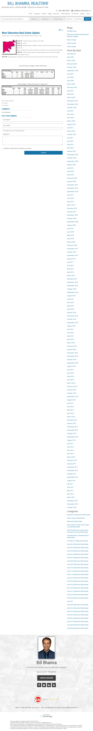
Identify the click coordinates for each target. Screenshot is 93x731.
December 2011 (72, 467)
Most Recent (71, 54)
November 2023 (72, 104)
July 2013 (70, 403)
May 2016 (70, 306)
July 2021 (70, 138)
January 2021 (71, 151)
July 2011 (70, 484)
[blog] (54, 685)
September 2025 (72, 71)
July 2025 (70, 74)
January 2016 (71, 313)
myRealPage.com (46, 716)
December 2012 (72, 427)
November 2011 (72, 470)
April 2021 (70, 148)
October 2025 (71, 67)
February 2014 (72, 386)
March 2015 (71, 343)
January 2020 (71, 181)
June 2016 (70, 302)
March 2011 (71, 497)
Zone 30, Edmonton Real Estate (77, 605)
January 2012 (71, 464)
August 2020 (71, 165)
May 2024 (70, 94)
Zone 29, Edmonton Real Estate (77, 598)
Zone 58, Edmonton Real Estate (77, 625)
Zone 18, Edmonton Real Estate (77, 585)
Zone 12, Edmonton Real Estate (77, 571)
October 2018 (71, 218)
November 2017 (72, 249)
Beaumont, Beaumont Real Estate (78, 515)
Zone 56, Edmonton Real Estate (77, 618)
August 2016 (71, 296)
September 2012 (72, 437)
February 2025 (72, 87)
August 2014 (71, 366)
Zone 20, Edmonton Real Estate (77, 588)
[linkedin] (49, 685)
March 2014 (71, 383)
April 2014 (70, 380)
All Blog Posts (71, 31)
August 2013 (71, 400)
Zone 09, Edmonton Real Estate (77, 564)
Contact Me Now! (46, 678)
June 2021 (70, 141)
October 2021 (71, 134)
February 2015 (72, 346)
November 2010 (72, 504)
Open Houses (71, 43)
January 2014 (71, 390)
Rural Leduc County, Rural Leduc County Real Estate (78, 526)
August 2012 (71, 440)
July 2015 (70, 329)
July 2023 (70, 111)
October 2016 (71, 289)
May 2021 (70, 144)
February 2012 (72, 460)
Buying (44, 13)
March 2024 (71, 97)
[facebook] (39, 685)
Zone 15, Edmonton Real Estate (77, 578)
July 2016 (70, 299)
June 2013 (70, 407)
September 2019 (72, 192)
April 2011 (70, 494)
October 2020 (71, 158)
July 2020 (70, 168)
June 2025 (70, 77)
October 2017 (71, 252)
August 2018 (71, 225)
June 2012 (70, 447)
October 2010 (71, 507)
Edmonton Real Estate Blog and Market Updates (78, 35)
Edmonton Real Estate (74, 521)
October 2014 (71, 360)
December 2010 (72, 501)
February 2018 (72, 245)
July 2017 (70, 262)
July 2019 (70, 195)
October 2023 (71, 108)
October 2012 (71, 433)
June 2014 (70, 373)
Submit (43, 153)
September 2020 (72, 161)
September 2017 (72, 255)
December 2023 (72, 101)
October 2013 (71, 393)
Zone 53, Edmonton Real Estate (77, 611)
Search (87, 19)
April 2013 (70, 413)
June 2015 (70, 333)
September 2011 (72, 477)
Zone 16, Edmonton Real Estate (77, 581)
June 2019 (70, 198)
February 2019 (72, 208)
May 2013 (70, 410)
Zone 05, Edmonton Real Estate (77, 554)
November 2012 (72, 430)
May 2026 (70, 57)
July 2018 (70, 228)
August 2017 (71, 259)
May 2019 (70, 202)
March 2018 (71, 242)
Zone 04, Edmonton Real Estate (77, 551)
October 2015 (71, 319)
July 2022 (70, 128)
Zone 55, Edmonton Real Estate (77, 615)
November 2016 (72, 286)
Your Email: (6, 125)
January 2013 (71, 423)
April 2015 (70, 339)
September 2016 (72, 292)
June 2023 (70, 114)
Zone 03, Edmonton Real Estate (77, 548)
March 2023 (71, 121)
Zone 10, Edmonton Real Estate (77, 568)
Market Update (65, 13)
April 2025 (70, 81)
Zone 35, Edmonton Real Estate (77, 608)
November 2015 (72, 316)
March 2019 (71, 205)
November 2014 (72, 356)
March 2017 (71, 276)
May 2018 (70, 235)
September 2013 (72, 397)
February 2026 (72, 64)
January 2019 (71, 212)
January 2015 (71, 349)
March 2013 (71, 417)
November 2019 (72, 188)
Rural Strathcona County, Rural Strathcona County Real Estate (77, 531)
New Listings (71, 40)
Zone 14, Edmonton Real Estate (77, 574)
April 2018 (70, 239)
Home (30, 13)
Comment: (6, 134)
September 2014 (72, 363)
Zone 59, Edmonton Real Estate (77, 628)
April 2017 (70, 272)
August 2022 (71, 124)
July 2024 (70, 91)
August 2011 (71, 481)
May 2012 (70, 450)
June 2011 (70, 487)
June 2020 (70, 171)
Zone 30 (70, 601)
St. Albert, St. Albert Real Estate (77, 541)
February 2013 (72, 420)
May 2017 (70, 269)
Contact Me (75, 13)
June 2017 (70, 265)
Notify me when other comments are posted (17, 148)
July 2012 (70, 444)
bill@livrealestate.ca (72, 707)
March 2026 (71, 60)
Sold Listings (71, 46)
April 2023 (70, 118)
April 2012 (70, 454)
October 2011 (71, 474)
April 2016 (70, 309)
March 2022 (71, 131)
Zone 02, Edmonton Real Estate (77, 544)
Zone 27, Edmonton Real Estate (77, 595)
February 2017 (72, 279)
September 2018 (72, 222)
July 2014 (70, 370)
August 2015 (71, 326)
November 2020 (72, 155)
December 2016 (72, 282)
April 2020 (70, 175)
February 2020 (72, 178)
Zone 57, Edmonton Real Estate (77, 621)
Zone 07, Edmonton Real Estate (77, 558)
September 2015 (72, 323)
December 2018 (72, 215)
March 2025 (71, 84)
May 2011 (70, 491)
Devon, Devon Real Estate (76, 518)
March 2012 (71, 457)
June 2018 (70, 232)
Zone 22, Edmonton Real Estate (77, 591)
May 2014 (70, 376)
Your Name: (6, 120)
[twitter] (44, 685)
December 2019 (72, 185)
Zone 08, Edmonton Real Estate (77, 561)
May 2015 (70, 336)
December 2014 (72, 353)
